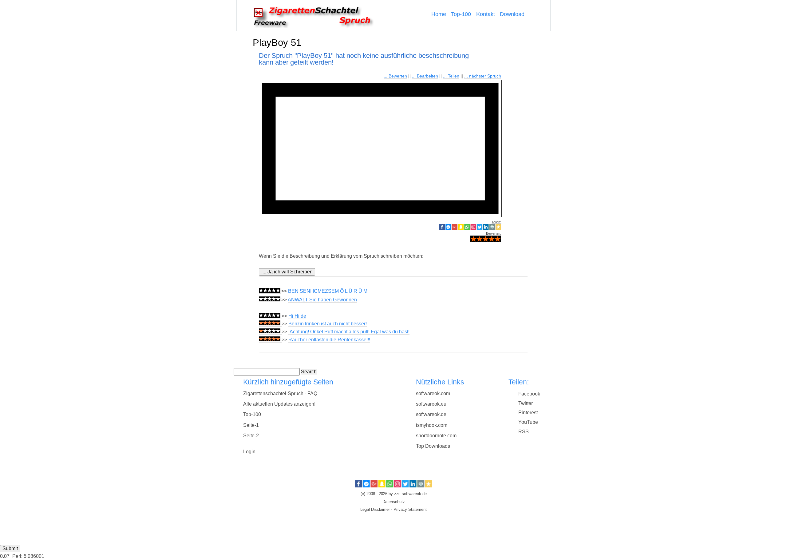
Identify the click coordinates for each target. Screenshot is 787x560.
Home (438, 14)
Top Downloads (433, 446)
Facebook (529, 393)
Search (309, 371)
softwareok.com (433, 393)
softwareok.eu (431, 404)
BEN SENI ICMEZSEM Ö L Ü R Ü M (327, 291)
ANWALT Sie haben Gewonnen (322, 299)
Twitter (525, 403)
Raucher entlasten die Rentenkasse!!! (329, 339)
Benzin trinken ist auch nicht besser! (327, 323)
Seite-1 (251, 425)
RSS (523, 431)
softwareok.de (431, 414)
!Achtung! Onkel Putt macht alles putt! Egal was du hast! (348, 331)
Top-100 (461, 14)
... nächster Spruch (482, 75)
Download (512, 14)
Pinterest (528, 412)
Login (249, 451)
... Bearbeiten (425, 75)
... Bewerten (395, 75)
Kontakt (485, 14)
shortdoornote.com (436, 435)
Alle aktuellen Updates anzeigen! (279, 404)
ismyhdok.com (431, 425)
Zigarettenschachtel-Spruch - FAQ (280, 393)
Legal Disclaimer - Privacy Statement (393, 509)
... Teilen (451, 75)
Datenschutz (393, 502)
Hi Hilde (297, 316)
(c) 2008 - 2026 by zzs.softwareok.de (394, 494)
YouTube (528, 422)
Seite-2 (251, 435)
